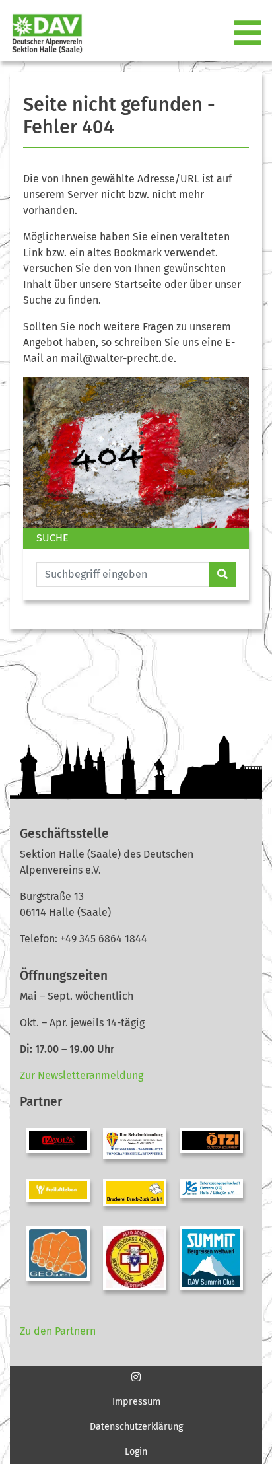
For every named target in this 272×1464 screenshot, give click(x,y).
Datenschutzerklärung (136, 1426)
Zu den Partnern (58, 1331)
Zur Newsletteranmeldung (81, 1075)
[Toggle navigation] (249, 34)
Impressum (136, 1401)
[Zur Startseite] (42, 33)
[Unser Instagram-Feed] (136, 1377)
